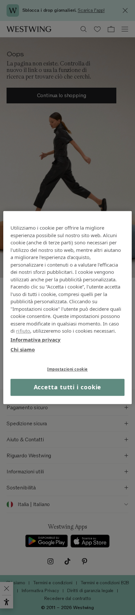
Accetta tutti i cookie (68, 387)
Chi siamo (22, 349)
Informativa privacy (35, 339)
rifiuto (23, 330)
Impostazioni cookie (67, 369)
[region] (67, 307)
